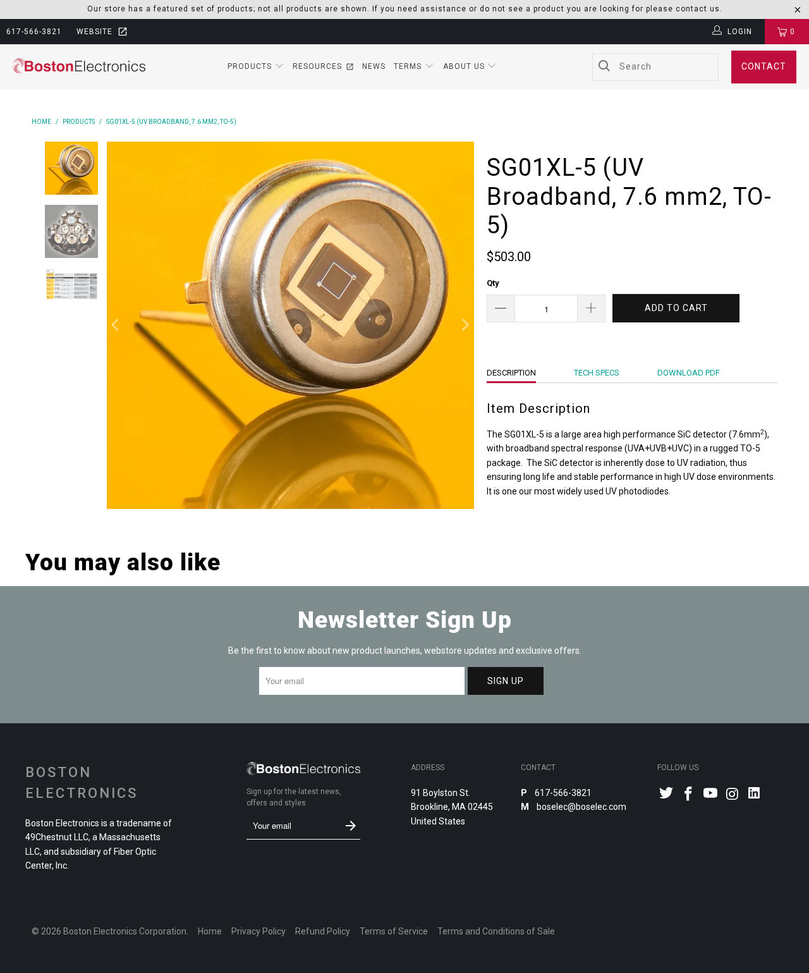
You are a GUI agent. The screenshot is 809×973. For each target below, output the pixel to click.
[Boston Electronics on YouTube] (710, 794)
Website (94, 31)
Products (251, 66)
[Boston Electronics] (79, 66)
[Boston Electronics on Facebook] (688, 794)
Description (511, 372)
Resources (317, 66)
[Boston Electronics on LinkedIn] (754, 794)
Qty (493, 283)
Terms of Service (394, 931)
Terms (409, 66)
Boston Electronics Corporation (124, 931)
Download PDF (688, 372)
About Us (465, 66)
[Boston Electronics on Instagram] (732, 794)
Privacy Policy (258, 931)
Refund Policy (322, 931)
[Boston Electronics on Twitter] (666, 794)
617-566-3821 (34, 31)
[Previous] (116, 325)
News (374, 66)
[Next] (464, 325)
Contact (763, 66)
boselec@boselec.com (580, 807)
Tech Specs (596, 372)
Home (210, 931)
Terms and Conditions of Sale (496, 931)
